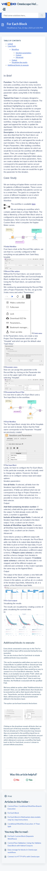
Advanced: (19, 57)
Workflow (15, 49)
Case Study (12, 46)
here (33, 204)
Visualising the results (19, 62)
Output (14, 60)
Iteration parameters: (23, 53)
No (17, 779)
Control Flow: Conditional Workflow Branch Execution (25, 807)
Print (10, 796)
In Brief (10, 44)
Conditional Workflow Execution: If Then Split (24, 825)
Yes (30, 779)
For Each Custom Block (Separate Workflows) (21, 837)
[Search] (41, 15)
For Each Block (13, 813)
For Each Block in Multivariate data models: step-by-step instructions (24, 818)
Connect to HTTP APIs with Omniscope (23, 856)
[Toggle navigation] (4, 9)
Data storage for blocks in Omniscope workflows (22, 851)
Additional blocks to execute (18, 65)
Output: (18, 55)
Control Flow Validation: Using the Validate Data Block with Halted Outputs (24, 844)
